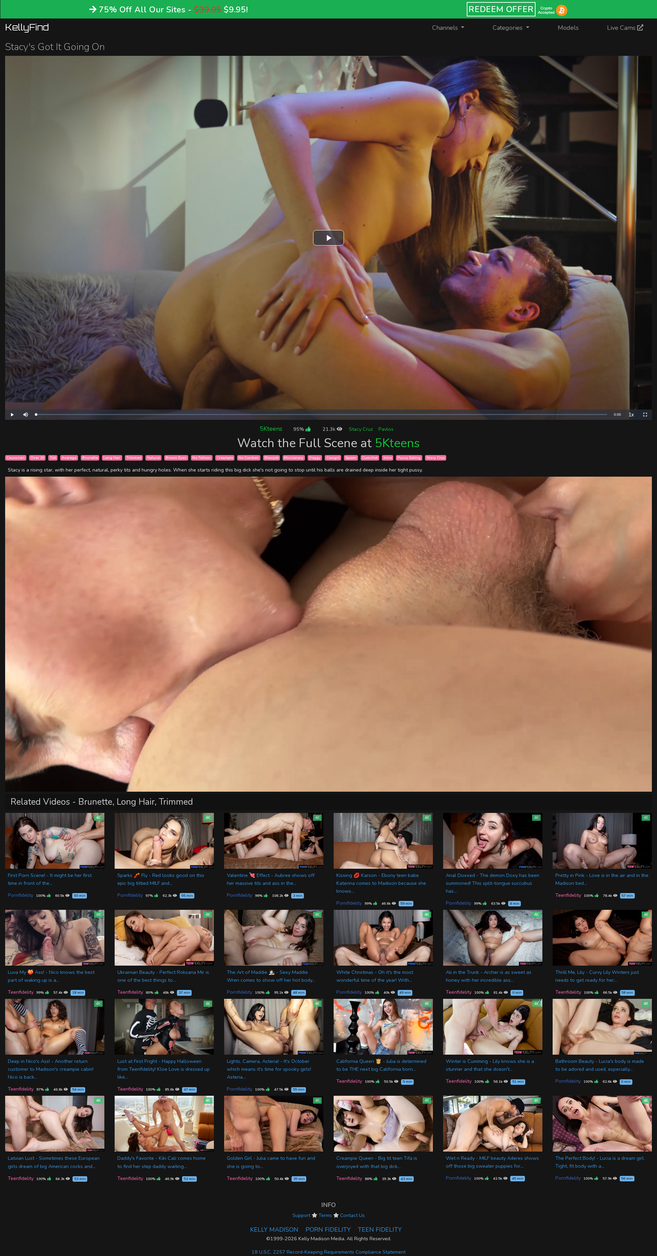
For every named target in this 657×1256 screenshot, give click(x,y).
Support (301, 1215)
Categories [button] (508, 28)
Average (69, 457)
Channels (452, 27)
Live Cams (622, 28)
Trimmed (133, 457)
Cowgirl (333, 457)
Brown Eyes (176, 457)
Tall (53, 457)
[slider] (321, 414)
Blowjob (272, 457)
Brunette (90, 457)
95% (299, 429)
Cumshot (370, 457)
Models (568, 28)
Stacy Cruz (361, 429)
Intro (388, 457)
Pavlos (386, 429)
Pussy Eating (409, 457)
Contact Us (352, 1215)
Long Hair (111, 457)
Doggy (315, 457)
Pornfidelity (20, 895)
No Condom (249, 457)
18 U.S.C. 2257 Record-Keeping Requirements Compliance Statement (328, 1251)
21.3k (330, 429)
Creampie (225, 457)
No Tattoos (201, 457)
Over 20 (37, 457)
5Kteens (271, 429)
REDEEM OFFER (501, 9)
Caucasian (16, 457)
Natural (153, 457)
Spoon (350, 457)
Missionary (293, 457)
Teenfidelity (568, 895)
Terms (325, 1215)
